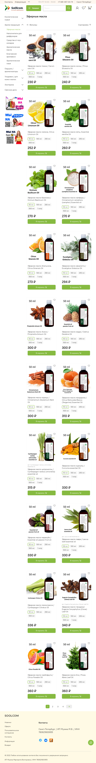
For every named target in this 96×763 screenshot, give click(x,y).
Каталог (35, 8)
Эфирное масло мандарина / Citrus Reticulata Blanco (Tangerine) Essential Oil (74, 399)
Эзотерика (9, 84)
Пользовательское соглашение (12, 731)
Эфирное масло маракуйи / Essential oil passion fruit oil (39, 538)
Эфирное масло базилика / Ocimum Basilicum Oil (39, 198)
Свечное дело (11, 90)
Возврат (8, 745)
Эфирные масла (13, 29)
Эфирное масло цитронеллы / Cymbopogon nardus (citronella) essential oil (41, 471)
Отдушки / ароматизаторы (11, 70)
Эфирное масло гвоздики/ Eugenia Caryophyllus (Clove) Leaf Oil (74, 609)
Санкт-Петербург (84, 2)
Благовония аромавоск (12, 55)
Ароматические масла (13, 48)
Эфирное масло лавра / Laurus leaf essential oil (75, 540)
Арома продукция (12, 25)
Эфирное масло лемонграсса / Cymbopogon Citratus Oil (41, 606)
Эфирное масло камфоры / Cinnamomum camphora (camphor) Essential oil (73, 199)
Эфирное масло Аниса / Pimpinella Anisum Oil (38, 333)
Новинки (8, 722)
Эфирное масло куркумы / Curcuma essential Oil (73, 467)
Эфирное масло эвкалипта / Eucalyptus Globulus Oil (74, 267)
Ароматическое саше (13, 62)
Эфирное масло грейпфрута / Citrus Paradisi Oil (40, 676)
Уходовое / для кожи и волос (11, 78)
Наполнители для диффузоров (14, 34)
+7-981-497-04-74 (65, 2)
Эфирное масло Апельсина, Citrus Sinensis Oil (39, 267)
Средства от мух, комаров (14, 41)
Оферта (7, 726)
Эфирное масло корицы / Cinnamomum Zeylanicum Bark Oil (41, 399)
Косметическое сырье (11, 18)
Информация (20, 2)
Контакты (9, 2)
